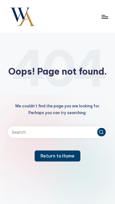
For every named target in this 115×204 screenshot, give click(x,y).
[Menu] (105, 16)
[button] (101, 132)
